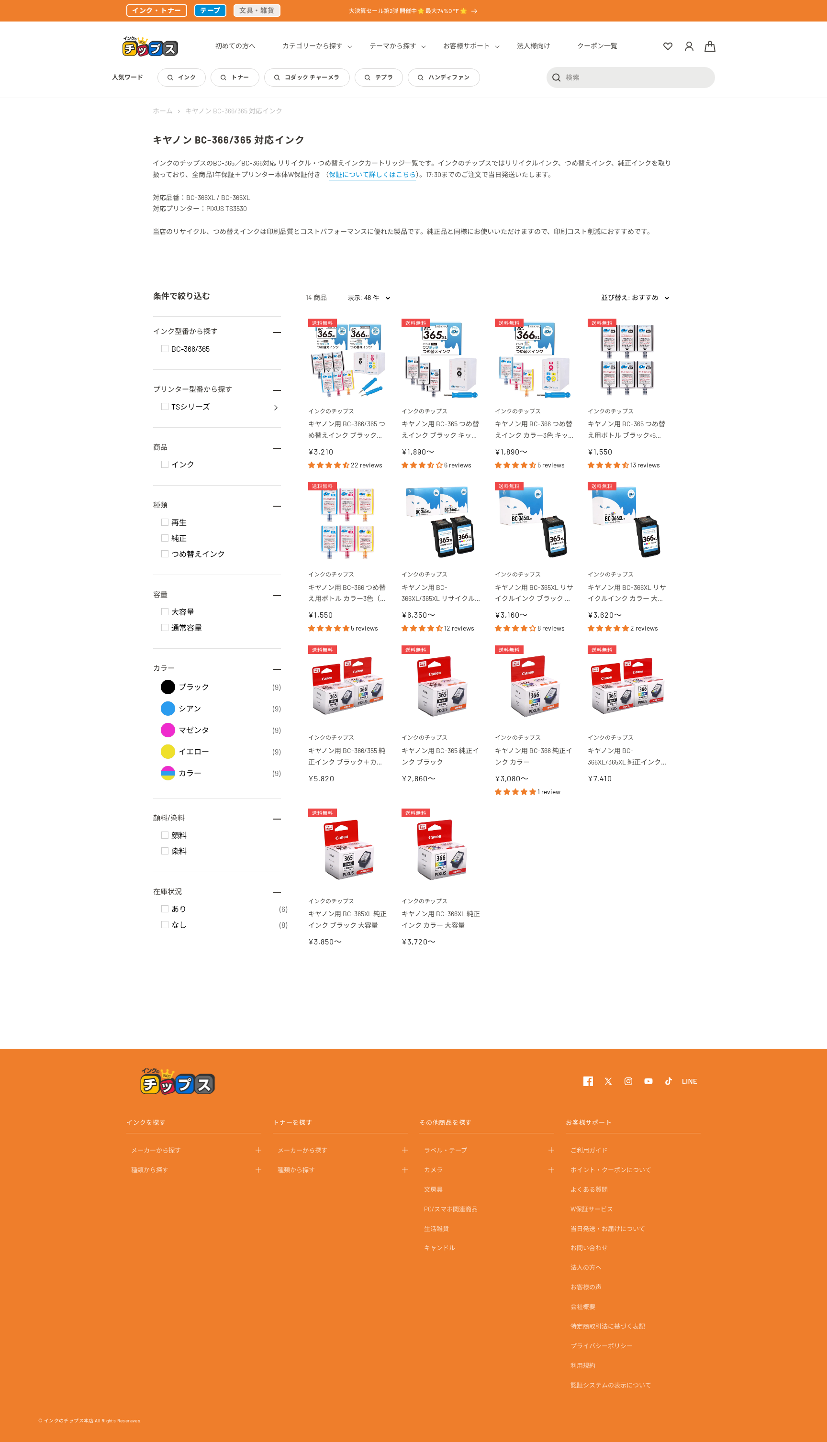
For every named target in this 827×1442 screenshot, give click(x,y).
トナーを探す (293, 1122)
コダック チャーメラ (312, 77)
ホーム (163, 111)
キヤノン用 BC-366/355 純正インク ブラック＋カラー (346, 757)
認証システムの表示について (610, 1385)
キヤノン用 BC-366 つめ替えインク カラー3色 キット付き (533, 430)
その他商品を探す (445, 1122)
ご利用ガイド (589, 1150)
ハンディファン (448, 77)
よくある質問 (589, 1189)
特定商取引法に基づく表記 (607, 1326)
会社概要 (582, 1306)
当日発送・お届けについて (607, 1228)
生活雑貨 (436, 1228)
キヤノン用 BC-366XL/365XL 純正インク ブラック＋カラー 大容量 (625, 757)
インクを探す (146, 1122)
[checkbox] (164, 348)
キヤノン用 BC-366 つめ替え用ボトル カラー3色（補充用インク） (347, 594)
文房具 (433, 1189)
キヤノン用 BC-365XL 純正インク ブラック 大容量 (347, 919)
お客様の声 (586, 1287)
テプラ (384, 77)
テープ (210, 10)
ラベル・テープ (445, 1150)
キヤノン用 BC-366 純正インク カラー (533, 756)
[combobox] (631, 77)
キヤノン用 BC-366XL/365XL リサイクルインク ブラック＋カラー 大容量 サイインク (440, 594)
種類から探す (149, 1170)
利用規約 (582, 1365)
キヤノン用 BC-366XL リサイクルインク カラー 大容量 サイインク (627, 594)
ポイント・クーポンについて (610, 1170)
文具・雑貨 (257, 10)
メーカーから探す (156, 1150)
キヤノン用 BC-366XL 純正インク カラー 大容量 (441, 919)
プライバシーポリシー (601, 1346)
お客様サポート (589, 1122)
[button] (312, 46)
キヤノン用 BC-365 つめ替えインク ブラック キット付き (440, 430)
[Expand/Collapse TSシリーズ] (275, 406)
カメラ (433, 1170)
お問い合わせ (589, 1248)
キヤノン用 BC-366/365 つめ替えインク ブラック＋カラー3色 (346, 430)
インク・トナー (156, 10)
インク (187, 77)
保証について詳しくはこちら (372, 174)
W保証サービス (591, 1209)
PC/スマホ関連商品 (451, 1209)
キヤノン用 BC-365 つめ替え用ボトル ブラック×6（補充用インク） (626, 430)
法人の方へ (586, 1267)
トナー (240, 77)
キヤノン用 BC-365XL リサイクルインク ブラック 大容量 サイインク (534, 594)
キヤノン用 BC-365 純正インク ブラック (440, 756)
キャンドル (439, 1248)
